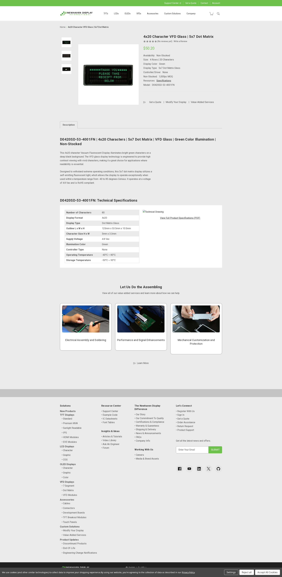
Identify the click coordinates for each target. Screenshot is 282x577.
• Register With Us (185, 411)
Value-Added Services (202, 102)
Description (69, 125)
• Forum (105, 447)
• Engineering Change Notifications (79, 552)
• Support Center (109, 411)
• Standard (67, 418)
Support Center (171, 3)
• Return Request (184, 426)
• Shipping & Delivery (145, 429)
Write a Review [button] (180, 41)
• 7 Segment (68, 485)
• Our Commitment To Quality (149, 418)
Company (191, 13)
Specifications (163, 80)
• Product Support (185, 430)
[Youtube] (189, 468)
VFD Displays (67, 482)
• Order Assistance (185, 422)
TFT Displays (67, 414)
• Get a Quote (182, 418)
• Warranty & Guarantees (147, 425)
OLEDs (128, 13)
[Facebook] (179, 468)
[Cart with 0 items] (211, 13)
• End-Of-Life (68, 548)
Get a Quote (190, 3)
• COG (65, 459)
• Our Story (140, 414)
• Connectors (68, 508)
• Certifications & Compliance (149, 422)
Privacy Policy (188, 572)
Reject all (247, 572)
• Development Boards (73, 512)
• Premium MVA (70, 423)
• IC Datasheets (109, 418)
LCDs (116, 13)
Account (216, 3)
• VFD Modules (69, 495)
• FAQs (138, 437)
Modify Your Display (176, 102)
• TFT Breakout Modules (74, 517)
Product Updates (69, 539)
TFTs (106, 13)
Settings (231, 572)
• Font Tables (108, 422)
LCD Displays (67, 446)
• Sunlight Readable (72, 428)
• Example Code (109, 414)
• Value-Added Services (74, 535)
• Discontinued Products (74, 543)
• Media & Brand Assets (147, 458)
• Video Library (108, 440)
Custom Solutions (172, 13)
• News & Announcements (148, 433)
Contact (204, 3)
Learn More (143, 363)
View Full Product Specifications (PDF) (180, 218)
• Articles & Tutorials (111, 436)
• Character (67, 450)
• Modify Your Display (73, 530)
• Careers (139, 454)
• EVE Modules (69, 442)
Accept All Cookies (267, 572)
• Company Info (142, 440)
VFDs (138, 13)
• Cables (66, 503)
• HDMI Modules (70, 437)
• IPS (64, 432)
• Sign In (180, 414)
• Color (65, 477)
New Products (68, 411)
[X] (208, 468)
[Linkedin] (199, 468)
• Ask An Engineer (110, 444)
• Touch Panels (69, 522)
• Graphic (66, 455)
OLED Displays (68, 464)
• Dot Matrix (68, 490)
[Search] (218, 14)
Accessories (152, 13)
